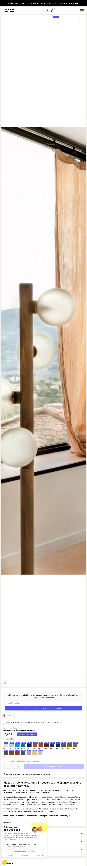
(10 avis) (16, 716)
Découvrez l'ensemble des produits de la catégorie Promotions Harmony (35, 815)
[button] (43, 10)
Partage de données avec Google (15, 846)
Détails (6, 822)
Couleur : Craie (9, 739)
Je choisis (24, 855)
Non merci (9, 855)
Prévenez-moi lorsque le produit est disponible (43, 708)
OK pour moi (39, 855)
